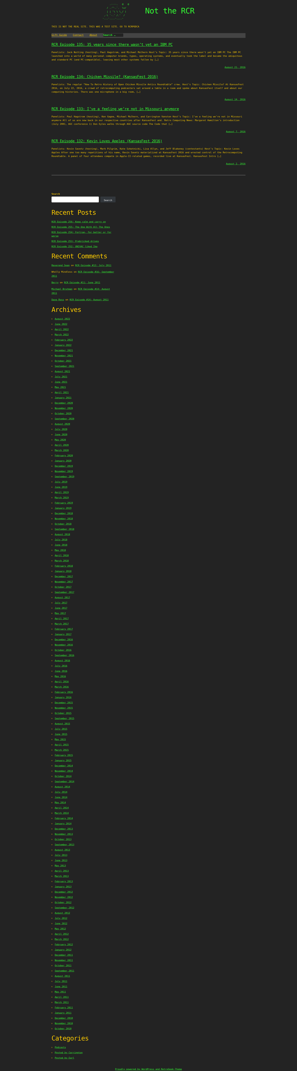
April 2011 (62, 997)
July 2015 (61, 729)
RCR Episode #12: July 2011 (93, 265)
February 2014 (64, 818)
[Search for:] (113, 35)
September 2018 (64, 529)
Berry (55, 282)
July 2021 (61, 376)
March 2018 (62, 560)
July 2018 (61, 539)
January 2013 (63, 886)
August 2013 (62, 849)
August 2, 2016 (235, 163)
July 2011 (61, 981)
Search (56, 194)
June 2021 (61, 382)
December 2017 (64, 576)
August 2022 (62, 318)
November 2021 (64, 355)
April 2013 (62, 871)
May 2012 (60, 928)
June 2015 (61, 734)
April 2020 (62, 445)
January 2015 (63, 760)
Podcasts (60, 1047)
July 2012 (61, 918)
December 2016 (64, 639)
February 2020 (64, 455)
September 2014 (64, 781)
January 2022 (63, 345)
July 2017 (61, 602)
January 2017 (63, 634)
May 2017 (60, 613)
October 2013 (63, 839)
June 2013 (61, 860)
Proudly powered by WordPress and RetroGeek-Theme (148, 1069)
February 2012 (64, 944)
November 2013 (64, 834)
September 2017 (64, 592)
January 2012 (63, 949)
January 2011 (63, 1012)
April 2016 (62, 681)
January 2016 (63, 697)
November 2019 (64, 471)
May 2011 (60, 991)
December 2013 (64, 828)
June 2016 (61, 671)
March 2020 (62, 450)
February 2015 (64, 755)
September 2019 (64, 476)
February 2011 (64, 1007)
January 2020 (63, 460)
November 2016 (64, 644)
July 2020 (61, 429)
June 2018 (61, 545)
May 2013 (60, 865)
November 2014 (64, 771)
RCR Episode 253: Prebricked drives (75, 241)
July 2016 (61, 665)
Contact (78, 35)
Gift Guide (59, 35)
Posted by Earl (64, 1057)
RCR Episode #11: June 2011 (82, 282)
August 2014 (62, 786)
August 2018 (62, 534)
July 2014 (61, 792)
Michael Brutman (62, 289)
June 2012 (61, 923)
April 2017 (62, 618)
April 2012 (62, 934)
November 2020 (64, 408)
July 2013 (61, 855)
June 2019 (61, 487)
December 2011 (64, 955)
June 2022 (61, 324)
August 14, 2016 (235, 99)
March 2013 (62, 876)
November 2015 (64, 708)
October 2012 (63, 902)
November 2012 (64, 897)
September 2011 (64, 970)
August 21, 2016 (235, 67)
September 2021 (64, 366)
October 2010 (63, 1028)
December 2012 (64, 892)
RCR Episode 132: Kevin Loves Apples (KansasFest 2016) (107, 141)
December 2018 (64, 513)
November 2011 (64, 960)
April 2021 (62, 392)
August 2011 (62, 976)
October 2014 (63, 776)
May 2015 (60, 739)
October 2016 (63, 650)
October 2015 (63, 713)
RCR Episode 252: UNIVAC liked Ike (74, 246)
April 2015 (62, 744)
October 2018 (63, 524)
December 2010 (64, 1018)
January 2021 (63, 397)
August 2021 (62, 371)
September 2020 (64, 418)
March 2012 (62, 939)
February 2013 (64, 881)
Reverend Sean (61, 265)
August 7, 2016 (235, 131)
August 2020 (62, 424)
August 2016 (62, 660)
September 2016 (64, 655)
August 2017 (62, 597)
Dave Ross (58, 299)
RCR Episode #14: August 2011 (89, 299)
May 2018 (60, 550)
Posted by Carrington (69, 1052)
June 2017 (61, 608)
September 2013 (64, 844)
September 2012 (64, 907)
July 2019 (61, 481)
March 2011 (62, 1002)
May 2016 (60, 676)
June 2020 (61, 434)
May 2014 (60, 802)
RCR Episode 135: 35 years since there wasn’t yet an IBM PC (112, 44)
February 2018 (64, 566)
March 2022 (62, 334)
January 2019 (63, 508)
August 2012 (62, 913)
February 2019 (64, 502)
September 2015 (64, 718)
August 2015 (62, 723)
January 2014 (63, 823)
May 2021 (60, 387)
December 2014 (64, 765)
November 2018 (64, 518)
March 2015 (62, 750)
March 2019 (62, 497)
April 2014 (62, 807)
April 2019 (62, 492)
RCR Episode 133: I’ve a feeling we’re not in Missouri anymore (115, 109)
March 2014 (62, 813)
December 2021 (64, 350)
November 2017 (64, 581)
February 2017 (64, 629)
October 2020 (63, 413)
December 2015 (64, 702)
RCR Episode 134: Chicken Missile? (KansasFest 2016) (105, 77)
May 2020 (60, 439)
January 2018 (63, 571)
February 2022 (64, 339)
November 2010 (64, 1023)
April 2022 (62, 329)
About (93, 35)
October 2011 (63, 965)
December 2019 (64, 466)
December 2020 (64, 403)
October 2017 (63, 587)
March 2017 (62, 623)
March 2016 (62, 686)
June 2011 (61, 986)
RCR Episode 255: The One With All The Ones (81, 227)
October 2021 (63, 361)
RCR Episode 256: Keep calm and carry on (79, 221)
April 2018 (62, 555)
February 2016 (64, 692)
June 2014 (61, 797)
